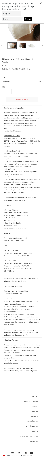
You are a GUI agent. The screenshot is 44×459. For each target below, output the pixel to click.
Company (34, 416)
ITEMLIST (34, 396)
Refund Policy (32, 421)
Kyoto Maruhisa (25, 455)
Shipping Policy (32, 426)
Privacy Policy (32, 441)
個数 (3, 87)
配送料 (8, 69)
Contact (35, 431)
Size (3, 77)
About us (34, 411)
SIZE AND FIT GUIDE (30, 401)
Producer (34, 406)
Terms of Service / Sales (28, 436)
